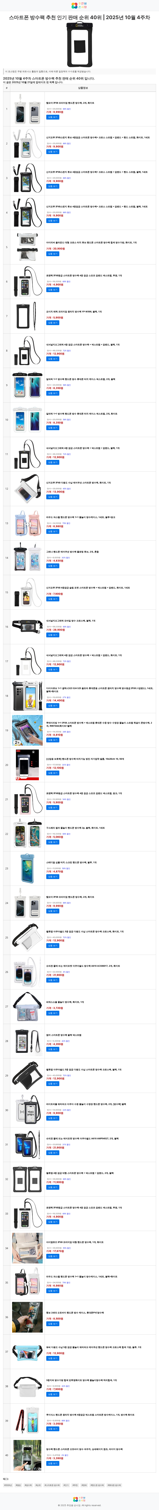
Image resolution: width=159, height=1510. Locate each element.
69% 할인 (66, 281)
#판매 (84, 1485)
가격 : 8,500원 (54, 1318)
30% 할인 (66, 557)
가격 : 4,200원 (54, 1044)
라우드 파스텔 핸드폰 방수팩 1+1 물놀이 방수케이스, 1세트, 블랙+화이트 (81, 1276)
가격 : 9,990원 (54, 111)
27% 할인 (66, 697)
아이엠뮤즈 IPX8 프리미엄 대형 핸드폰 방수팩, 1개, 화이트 (75, 1242)
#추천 (75, 1485)
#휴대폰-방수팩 (114, 1485)
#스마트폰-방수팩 (52, 1485)
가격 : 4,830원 (54, 560)
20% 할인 (66, 1041)
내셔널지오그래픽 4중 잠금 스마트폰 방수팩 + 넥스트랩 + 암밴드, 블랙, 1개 (83, 344)
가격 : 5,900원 (54, 317)
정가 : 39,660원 (54, 1179)
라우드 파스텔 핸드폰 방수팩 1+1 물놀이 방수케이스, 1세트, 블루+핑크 (80, 517)
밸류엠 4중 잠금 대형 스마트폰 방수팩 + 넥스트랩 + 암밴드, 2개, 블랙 (80, 1172)
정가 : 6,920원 (53, 557)
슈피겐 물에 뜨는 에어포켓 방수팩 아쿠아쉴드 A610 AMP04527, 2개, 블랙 (82, 1138)
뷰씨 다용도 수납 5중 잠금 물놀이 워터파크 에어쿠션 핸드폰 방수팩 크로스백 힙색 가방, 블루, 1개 (93, 1347)
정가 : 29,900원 (54, 143)
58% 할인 (67, 385)
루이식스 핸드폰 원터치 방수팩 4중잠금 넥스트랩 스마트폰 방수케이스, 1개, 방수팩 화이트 (90, 1414)
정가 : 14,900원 (54, 1110)
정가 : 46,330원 (54, 350)
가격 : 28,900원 (55, 629)
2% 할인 (64, 1455)
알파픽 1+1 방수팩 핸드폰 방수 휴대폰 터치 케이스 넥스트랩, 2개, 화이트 (81, 413)
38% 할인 (67, 732)
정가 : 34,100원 (54, 523)
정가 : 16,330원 (54, 281)
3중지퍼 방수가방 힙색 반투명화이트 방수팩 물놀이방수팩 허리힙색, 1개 (81, 1380)
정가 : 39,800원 (54, 1248)
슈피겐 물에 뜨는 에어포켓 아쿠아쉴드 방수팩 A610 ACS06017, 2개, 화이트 (83, 965)
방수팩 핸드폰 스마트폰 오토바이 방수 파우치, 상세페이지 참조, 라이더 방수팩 (84, 1449)
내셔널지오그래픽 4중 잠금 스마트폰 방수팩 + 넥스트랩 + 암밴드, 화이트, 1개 (84, 655)
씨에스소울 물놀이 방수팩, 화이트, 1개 (65, 1001)
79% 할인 (66, 523)
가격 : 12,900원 (55, 353)
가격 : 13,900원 (55, 491)
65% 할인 (67, 488)
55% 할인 (67, 1248)
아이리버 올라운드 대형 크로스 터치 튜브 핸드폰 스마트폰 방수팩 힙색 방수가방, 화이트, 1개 (91, 242)
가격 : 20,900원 (55, 248)
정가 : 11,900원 (54, 868)
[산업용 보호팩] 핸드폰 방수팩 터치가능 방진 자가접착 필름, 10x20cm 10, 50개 (85, 758)
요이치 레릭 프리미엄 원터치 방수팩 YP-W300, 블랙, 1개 (74, 311)
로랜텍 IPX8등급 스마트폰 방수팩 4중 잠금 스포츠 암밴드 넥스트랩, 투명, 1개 (84, 275)
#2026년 (8, 1485)
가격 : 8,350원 (54, 388)
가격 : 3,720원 (54, 1007)
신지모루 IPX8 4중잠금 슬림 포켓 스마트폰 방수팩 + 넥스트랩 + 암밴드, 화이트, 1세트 (88, 587)
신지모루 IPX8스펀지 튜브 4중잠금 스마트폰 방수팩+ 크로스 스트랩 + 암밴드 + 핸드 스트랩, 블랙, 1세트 (97, 171)
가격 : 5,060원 (54, 836)
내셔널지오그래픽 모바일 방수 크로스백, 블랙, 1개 (70, 620)
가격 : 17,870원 (55, 1251)
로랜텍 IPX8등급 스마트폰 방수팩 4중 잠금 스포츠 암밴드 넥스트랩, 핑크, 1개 (84, 793)
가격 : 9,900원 (54, 146)
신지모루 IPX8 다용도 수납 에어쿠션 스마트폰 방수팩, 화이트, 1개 (78, 482)
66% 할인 (67, 109)
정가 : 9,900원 (53, 1386)
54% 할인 (67, 799)
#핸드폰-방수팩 (97, 1485)
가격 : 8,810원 (54, 734)
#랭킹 (18, 1485)
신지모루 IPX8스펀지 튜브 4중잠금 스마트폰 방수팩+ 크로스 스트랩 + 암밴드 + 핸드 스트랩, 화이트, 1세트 (98, 137)
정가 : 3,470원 (53, 1455)
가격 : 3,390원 (54, 1458)
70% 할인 (67, 937)
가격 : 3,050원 (54, 1423)
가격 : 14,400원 (55, 700)
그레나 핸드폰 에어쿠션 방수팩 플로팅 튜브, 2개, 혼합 (72, 551)
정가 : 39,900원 (54, 488)
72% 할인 (67, 350)
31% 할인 (66, 1144)
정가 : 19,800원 (54, 697)
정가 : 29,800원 (54, 109)
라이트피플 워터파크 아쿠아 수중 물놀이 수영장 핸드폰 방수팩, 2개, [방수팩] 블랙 (86, 1104)
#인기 (66, 1485)
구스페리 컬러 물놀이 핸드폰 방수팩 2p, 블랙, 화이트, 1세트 (75, 827)
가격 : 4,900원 (54, 284)
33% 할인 (67, 1110)
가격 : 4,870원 (54, 871)
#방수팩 (28, 1485)
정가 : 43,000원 (54, 937)
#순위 (38, 1485)
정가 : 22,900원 (54, 972)
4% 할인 (66, 972)
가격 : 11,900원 (55, 1182)
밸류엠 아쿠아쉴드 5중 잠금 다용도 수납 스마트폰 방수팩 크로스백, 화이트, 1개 (85, 931)
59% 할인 (66, 868)
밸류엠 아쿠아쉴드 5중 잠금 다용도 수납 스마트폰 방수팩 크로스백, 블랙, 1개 (83, 1069)
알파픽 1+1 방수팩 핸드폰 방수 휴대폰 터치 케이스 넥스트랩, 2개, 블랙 (80, 379)
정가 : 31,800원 (54, 1144)
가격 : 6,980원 (54, 526)
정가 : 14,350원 (54, 731)
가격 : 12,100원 (55, 767)
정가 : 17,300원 (54, 764)
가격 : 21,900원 (55, 974)
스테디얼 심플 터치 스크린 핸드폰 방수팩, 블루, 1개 (71, 862)
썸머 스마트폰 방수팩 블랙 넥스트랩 (63, 1034)
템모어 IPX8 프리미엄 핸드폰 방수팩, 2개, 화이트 (70, 102)
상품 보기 (52, 117)
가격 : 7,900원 (54, 593)
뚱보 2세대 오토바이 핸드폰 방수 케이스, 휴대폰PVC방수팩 (75, 1312)
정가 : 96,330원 (54, 626)
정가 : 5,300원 (53, 1041)
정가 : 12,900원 (54, 799)
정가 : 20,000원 (54, 385)
